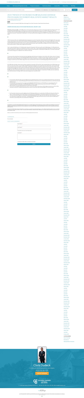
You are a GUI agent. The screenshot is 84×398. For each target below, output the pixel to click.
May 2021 (65, 139)
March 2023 (66, 99)
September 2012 (67, 306)
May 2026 (65, 30)
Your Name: (19, 123)
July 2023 (65, 92)
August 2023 (66, 90)
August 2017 (66, 216)
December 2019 (66, 171)
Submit (33, 144)
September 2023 (67, 88)
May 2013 (65, 291)
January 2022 (66, 125)
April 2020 (65, 163)
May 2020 (65, 161)
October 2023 (66, 86)
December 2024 (66, 61)
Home (8, 5)
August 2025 (66, 46)
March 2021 (66, 143)
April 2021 (65, 141)
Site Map (73, 5)
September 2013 (67, 284)
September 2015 (67, 240)
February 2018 (66, 211)
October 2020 (66, 152)
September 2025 (67, 44)
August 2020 (66, 156)
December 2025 (66, 39)
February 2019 (66, 189)
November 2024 (66, 63)
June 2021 (65, 138)
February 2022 (66, 123)
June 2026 (65, 28)
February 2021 (66, 145)
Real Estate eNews (47, 5)
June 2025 (65, 50)
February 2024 (66, 79)
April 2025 (65, 53)
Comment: (19, 132)
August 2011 (66, 330)
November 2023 (66, 85)
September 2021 (67, 132)
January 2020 (66, 169)
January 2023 (66, 103)
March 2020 (66, 165)
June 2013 (65, 290)
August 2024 (66, 68)
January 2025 (66, 59)
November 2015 (66, 237)
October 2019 (66, 174)
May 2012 (65, 313)
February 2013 (66, 297)
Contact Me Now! (42, 373)
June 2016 (65, 224)
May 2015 (65, 248)
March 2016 (66, 229)
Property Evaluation (34, 5)
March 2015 (66, 251)
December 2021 (66, 127)
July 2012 (65, 310)
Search (74, 9)
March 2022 (66, 121)
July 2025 (65, 48)
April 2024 (65, 75)
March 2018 (66, 209)
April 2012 (65, 315)
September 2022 (67, 110)
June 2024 (65, 72)
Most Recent (66, 22)
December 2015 (66, 235)
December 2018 (66, 193)
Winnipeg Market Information (69, 341)
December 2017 (66, 215)
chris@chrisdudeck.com (69, 2)
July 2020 (65, 158)
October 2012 (66, 304)
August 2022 (66, 112)
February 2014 (66, 275)
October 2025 (66, 42)
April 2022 (65, 119)
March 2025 (66, 55)
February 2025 (66, 57)
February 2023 (66, 101)
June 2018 (65, 204)
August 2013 (66, 286)
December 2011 (66, 323)
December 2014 (66, 257)
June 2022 (65, 116)
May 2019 (65, 183)
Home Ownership (67, 337)
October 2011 (66, 326)
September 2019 (67, 176)
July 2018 (65, 202)
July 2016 (65, 222)
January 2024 (66, 81)
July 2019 (65, 180)
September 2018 (67, 198)
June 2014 (65, 268)
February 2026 (66, 35)
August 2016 (66, 220)
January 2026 (66, 37)
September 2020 (67, 154)
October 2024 (66, 64)
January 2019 (66, 191)
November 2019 (66, 172)
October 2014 (66, 260)
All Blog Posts (66, 17)
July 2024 (65, 70)
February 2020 (66, 167)
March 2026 (66, 33)
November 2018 (66, 194)
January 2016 (66, 233)
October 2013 (66, 282)
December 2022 (66, 105)
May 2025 (65, 52)
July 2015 (65, 244)
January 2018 (66, 213)
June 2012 (65, 312)
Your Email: (19, 127)
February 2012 (66, 319)
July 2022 (65, 114)
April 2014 (65, 271)
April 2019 (65, 185)
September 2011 (67, 328)
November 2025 (66, 41)
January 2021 (66, 147)
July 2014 (65, 266)
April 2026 (65, 31)
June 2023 (65, 94)
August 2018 (66, 200)
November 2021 (66, 128)
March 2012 (66, 317)
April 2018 (65, 207)
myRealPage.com (42, 391)
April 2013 (65, 293)
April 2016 (65, 227)
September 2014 (67, 262)
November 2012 (66, 302)
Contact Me (57, 5)
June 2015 (65, 246)
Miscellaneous (66, 339)
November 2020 (66, 150)
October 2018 (66, 196)
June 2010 (65, 332)
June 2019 (65, 182)
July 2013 (65, 288)
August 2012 (66, 308)
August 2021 (66, 134)
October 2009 (66, 334)
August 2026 (66, 24)
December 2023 (66, 83)
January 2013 (66, 299)
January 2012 (66, 321)
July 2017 (65, 218)
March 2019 (66, 187)
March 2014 (66, 273)
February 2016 (66, 231)
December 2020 (66, 149)
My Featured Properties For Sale (20, 5)
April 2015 (65, 249)
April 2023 (65, 97)
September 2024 (67, 66)
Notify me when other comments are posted (26, 141)
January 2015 (66, 255)
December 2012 (66, 301)
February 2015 (66, 253)
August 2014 (66, 264)
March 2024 (66, 77)
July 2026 (65, 26)
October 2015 (66, 238)
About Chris (65, 5)
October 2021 (66, 130)
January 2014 (66, 277)
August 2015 (66, 242)
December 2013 (66, 279)
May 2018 (65, 205)
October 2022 (66, 108)
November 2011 (66, 324)
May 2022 (65, 117)
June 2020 (65, 160)
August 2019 (66, 178)
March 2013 (66, 295)
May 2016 (65, 226)
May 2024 (65, 74)
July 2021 (65, 136)
